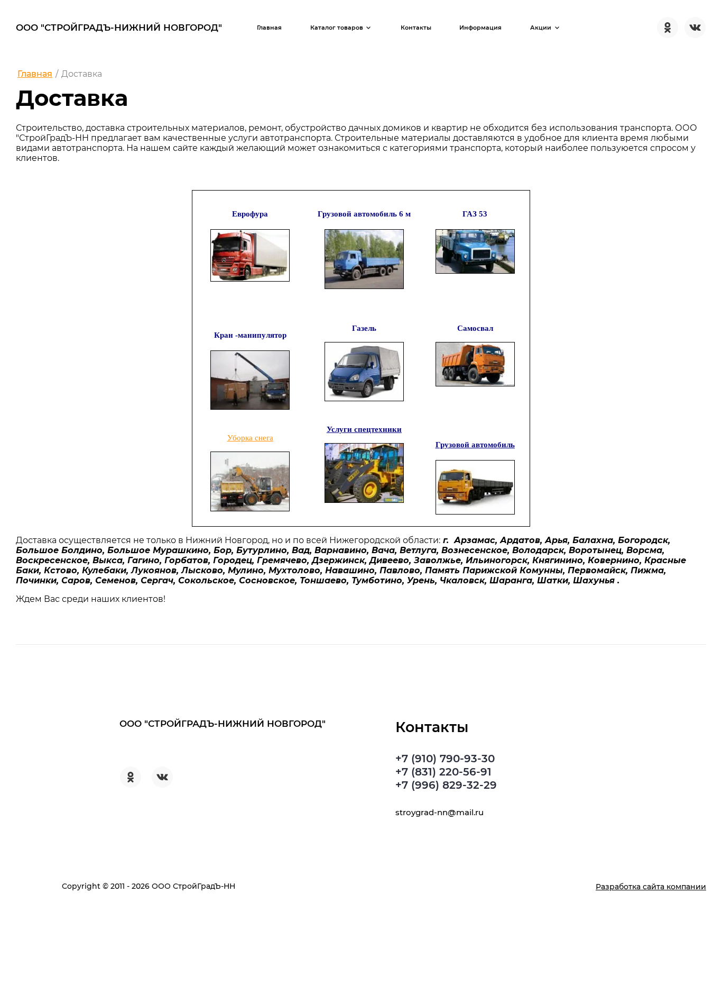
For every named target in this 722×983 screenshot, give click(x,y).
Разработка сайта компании (651, 886)
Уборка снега (250, 438)
